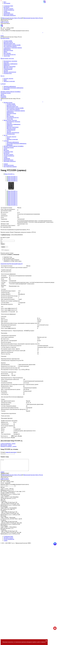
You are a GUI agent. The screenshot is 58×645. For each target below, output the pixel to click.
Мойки (5, 51)
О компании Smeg (8, 5)
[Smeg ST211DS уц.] (9, 174)
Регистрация (7, 3)
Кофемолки (7, 65)
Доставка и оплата (8, 8)
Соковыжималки (8, 69)
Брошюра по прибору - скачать (8, 446)
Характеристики (5, 263)
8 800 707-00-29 (5, 22)
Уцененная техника (6, 93)
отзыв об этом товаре (11, 452)
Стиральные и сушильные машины (13, 47)
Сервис (5, 11)
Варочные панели (8, 42)
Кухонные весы (8, 73)
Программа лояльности (10, 15)
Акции (2, 94)
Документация (13, 263)
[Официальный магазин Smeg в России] (22, 474)
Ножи (5, 79)
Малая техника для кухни (7, 58)
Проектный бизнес (8, 14)
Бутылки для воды (8, 78)
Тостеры (6, 70)
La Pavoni (3, 83)
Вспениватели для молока (10, 61)
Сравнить (3, 97)
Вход (5, 2)
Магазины (3, 95)
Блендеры (6, 62)
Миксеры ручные (8, 67)
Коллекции (6, 7)
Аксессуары (7, 55)
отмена (2, 472)
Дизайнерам (7, 12)
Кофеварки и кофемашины (10, 63)
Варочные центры (8, 50)
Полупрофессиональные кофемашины (13, 87)
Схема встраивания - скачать (8, 443)
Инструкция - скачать (6, 445)
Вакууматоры (7, 53)
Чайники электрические (10, 72)
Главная (6, 163)
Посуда (2, 76)
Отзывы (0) (20, 263)
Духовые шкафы (8, 40)
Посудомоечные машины (10, 46)
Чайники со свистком (9, 81)
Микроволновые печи (9, 43)
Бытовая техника (5, 38)
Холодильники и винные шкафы (12, 45)
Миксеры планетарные (9, 66)
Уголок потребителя (9, 10)
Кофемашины (7, 49)
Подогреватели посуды (10, 54)
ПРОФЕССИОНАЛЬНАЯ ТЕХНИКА (11, 91)
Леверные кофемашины (10, 86)
